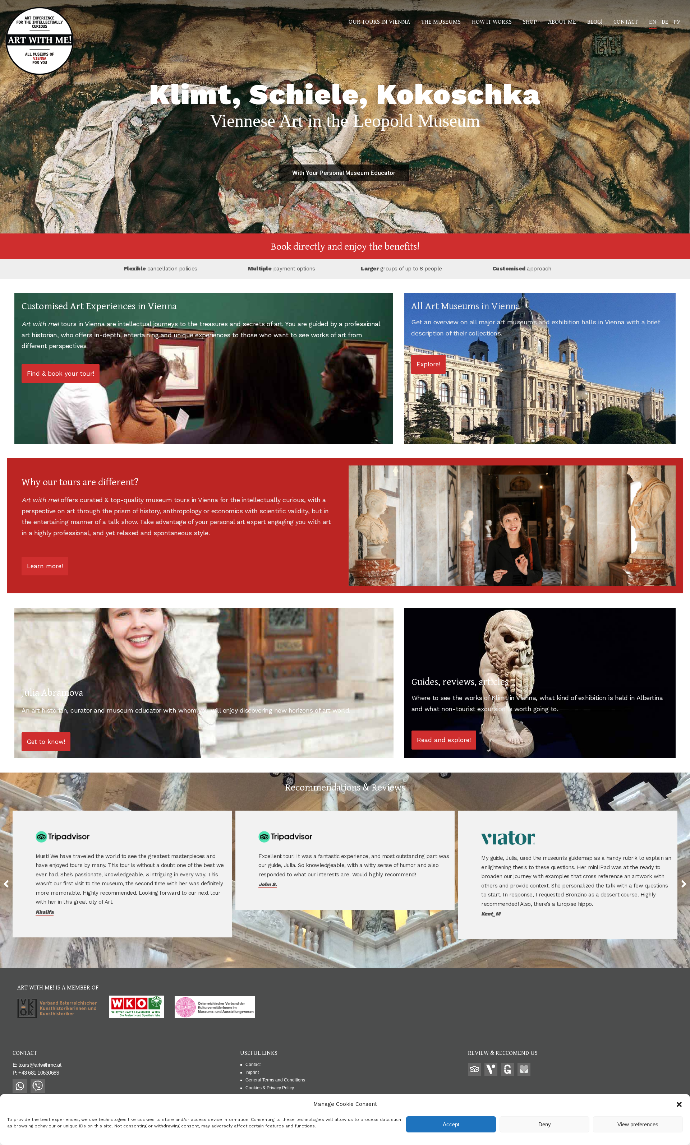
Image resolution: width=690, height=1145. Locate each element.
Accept (451, 1124)
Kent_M (267, 914)
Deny (544, 1124)
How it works (492, 21)
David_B (491, 905)
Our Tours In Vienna (379, 21)
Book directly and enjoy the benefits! (345, 245)
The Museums (441, 21)
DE (665, 21)
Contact (625, 21)
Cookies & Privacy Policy (269, 1087)
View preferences (637, 1124)
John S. (45, 884)
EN (653, 21)
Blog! (594, 21)
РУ (676, 21)
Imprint (252, 1072)
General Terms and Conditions (275, 1080)
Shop (530, 21)
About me (562, 21)
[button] (679, 1104)
